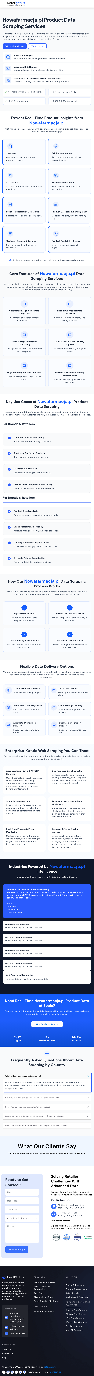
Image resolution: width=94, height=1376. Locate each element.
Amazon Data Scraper (76, 1310)
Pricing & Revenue (75, 1285)
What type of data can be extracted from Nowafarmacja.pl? (32, 1098)
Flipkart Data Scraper (76, 1314)
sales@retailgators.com (17, 1327)
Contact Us (7, 1353)
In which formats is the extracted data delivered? (35, 1116)
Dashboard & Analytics (77, 1297)
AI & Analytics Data (43, 1297)
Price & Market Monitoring (47, 1301)
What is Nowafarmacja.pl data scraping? (23, 1076)
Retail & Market (73, 1293)
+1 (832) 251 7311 (18, 1333)
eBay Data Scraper (75, 1318)
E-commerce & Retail (44, 1282)
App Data (38, 1293)
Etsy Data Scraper (74, 1326)
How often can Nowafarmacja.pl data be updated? (27, 1107)
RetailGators (50, 1367)
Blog (4, 1357)
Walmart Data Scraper (76, 1322)
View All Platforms (74, 1330)
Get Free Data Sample (47, 1024)
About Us (6, 1349)
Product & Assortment (77, 1289)
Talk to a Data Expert (15, 46)
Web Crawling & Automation (42, 1288)
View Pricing (37, 46)
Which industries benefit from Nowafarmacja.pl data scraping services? (37, 1125)
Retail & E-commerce (44, 1311)
